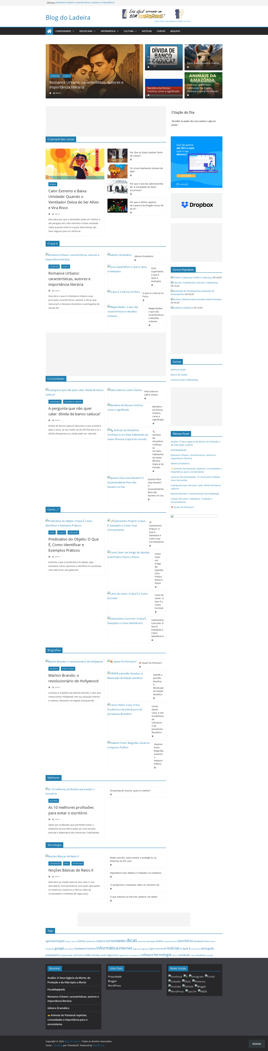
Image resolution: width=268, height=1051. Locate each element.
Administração (178, 369)
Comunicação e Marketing (184, 379)
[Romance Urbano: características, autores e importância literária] (94, 46)
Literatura (55, 76)
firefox (212, 941)
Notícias (147, 31)
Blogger (112, 981)
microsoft (161, 948)
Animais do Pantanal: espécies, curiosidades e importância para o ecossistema (67, 1019)
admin (58, 93)
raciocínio (78, 955)
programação (66, 955)
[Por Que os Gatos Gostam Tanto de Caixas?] (117, 156)
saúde (103, 955)
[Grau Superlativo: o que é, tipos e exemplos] (128, 276)
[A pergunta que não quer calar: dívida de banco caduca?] (75, 392)
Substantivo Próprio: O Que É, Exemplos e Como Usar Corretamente (156, 533)
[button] (72, 31)
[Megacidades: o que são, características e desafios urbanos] (126, 316)
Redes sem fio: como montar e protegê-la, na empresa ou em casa (133, 859)
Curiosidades (63, 31)
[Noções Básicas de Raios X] (75, 856)
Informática (108, 31)
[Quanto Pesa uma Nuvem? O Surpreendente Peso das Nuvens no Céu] (126, 489)
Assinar (256, 1043)
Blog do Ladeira (68, 17)
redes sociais (92, 955)
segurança (113, 955)
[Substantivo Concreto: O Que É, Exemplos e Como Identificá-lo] (128, 629)
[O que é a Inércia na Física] (123, 296)
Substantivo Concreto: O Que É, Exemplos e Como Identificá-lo (157, 628)
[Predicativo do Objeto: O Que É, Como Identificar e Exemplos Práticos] (75, 523)
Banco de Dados (179, 374)
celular (68, 941)
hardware (80, 948)
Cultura (129, 31)
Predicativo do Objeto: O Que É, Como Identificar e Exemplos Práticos (73, 545)
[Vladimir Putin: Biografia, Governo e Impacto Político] (129, 755)
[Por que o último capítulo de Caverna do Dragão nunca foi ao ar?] (117, 207)
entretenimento (170, 941)
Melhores (54, 801)
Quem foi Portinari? (151, 662)
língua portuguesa (140, 948)
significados (124, 955)
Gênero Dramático (143, 256)
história (91, 948)
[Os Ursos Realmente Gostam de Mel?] (117, 171)
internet (125, 948)
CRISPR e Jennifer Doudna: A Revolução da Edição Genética (158, 684)
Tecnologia (78, 863)
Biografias (54, 669)
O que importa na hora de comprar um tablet (133, 896)
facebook (198, 941)
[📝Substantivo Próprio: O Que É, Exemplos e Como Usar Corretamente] (127, 533)
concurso (90, 941)
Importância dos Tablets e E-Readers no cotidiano (135, 872)
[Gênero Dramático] (119, 258)
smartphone (135, 955)
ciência (74, 941)
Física (66, 863)
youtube (209, 955)
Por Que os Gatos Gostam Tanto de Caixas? (146, 154)
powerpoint (53, 955)
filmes (207, 941)
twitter (175, 955)
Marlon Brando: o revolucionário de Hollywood (73, 678)
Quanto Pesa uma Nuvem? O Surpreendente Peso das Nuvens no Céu (156, 487)
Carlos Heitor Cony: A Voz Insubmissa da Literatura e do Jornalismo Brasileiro (158, 719)
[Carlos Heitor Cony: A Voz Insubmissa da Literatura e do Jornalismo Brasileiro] (128, 721)
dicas (131, 940)
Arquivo (175, 31)
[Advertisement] (106, 121)
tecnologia (162, 954)
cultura (100, 941)
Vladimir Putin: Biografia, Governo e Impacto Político (159, 754)
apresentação (55, 941)
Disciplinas (85, 31)
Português (73, 532)
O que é (66, 76)
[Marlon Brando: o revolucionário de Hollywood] (75, 661)
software (147, 955)
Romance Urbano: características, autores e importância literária (86, 85)
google (59, 948)
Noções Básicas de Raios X (70, 870)
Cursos (161, 31)
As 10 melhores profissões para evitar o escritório (71, 810)
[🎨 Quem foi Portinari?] (121, 664)
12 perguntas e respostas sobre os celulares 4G (134, 884)
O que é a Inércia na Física (153, 295)
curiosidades (116, 940)
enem (159, 941)
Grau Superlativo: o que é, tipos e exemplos (157, 275)
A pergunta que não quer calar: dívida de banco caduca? (162, 60)
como (81, 941)
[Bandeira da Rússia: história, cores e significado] (128, 414)
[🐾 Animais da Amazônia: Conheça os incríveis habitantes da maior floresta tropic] (128, 451)
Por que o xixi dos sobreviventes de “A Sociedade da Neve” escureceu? (146, 187)
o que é (185, 948)
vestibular (184, 955)
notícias (173, 948)
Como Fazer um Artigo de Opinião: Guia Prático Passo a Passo (159, 568)
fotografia (50, 948)
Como (52, 532)
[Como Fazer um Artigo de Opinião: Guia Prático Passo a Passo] (129, 570)
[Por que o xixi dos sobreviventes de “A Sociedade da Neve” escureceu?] (117, 188)
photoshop (195, 949)
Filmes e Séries (68, 669)
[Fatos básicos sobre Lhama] (203, 57)
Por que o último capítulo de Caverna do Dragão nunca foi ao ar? (146, 205)
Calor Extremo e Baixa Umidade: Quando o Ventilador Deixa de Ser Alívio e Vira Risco (73, 199)
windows (200, 955)
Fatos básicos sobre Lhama (203, 63)
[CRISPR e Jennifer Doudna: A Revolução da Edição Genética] (129, 686)
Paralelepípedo (178, 449)
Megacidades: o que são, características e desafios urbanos (156, 315)
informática (107, 948)
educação (151, 941)
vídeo (193, 955)
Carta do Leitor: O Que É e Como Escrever (159, 601)
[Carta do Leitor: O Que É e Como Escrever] (129, 603)
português (207, 948)
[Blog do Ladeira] (49, 31)
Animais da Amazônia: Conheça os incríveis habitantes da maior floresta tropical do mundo (203, 86)
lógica (152, 948)
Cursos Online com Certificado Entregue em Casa (172, 21)
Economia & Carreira (73, 402)
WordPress (114, 985)
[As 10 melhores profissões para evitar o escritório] (75, 791)
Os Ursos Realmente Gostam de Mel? (146, 170)
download (142, 941)
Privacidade (115, 976)
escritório (185, 940)
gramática (69, 948)
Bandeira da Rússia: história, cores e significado (163, 89)
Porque (53, 184)
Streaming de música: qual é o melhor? (130, 790)
